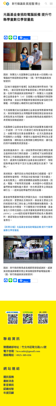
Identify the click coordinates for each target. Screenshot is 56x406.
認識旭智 (8, 389)
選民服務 (8, 377)
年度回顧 (8, 392)
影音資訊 (8, 385)
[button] (51, 3)
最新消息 (8, 381)
